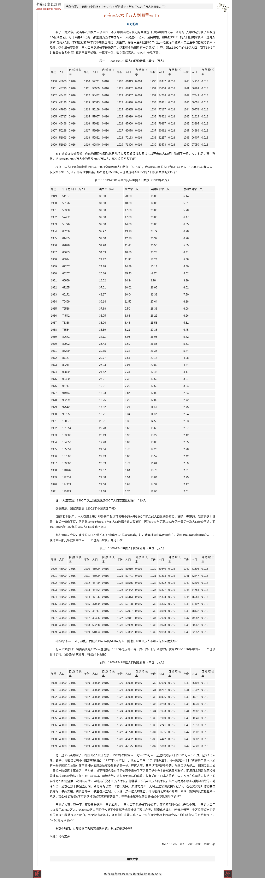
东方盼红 (132, 24)
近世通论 (120, 6)
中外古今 (106, 6)
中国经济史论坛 (89, 6)
